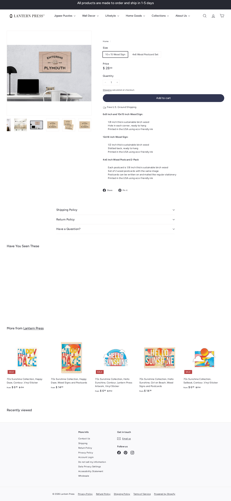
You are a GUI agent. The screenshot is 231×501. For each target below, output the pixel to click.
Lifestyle (111, 15)
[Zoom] (49, 73)
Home (106, 41)
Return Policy (65, 219)
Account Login (86, 457)
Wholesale (83, 476)
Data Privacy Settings (89, 466)
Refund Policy (103, 494)
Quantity (108, 75)
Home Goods (134, 15)
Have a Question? (68, 229)
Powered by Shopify (164, 494)
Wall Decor (89, 15)
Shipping (107, 90)
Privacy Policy (85, 452)
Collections (159, 15)
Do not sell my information (92, 462)
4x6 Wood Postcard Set (145, 54)
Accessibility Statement (90, 471)
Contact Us (84, 438)
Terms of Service (142, 494)
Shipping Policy (66, 209)
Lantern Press (33, 328)
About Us (181, 15)
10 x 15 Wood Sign (115, 54)
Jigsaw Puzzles (63, 15)
